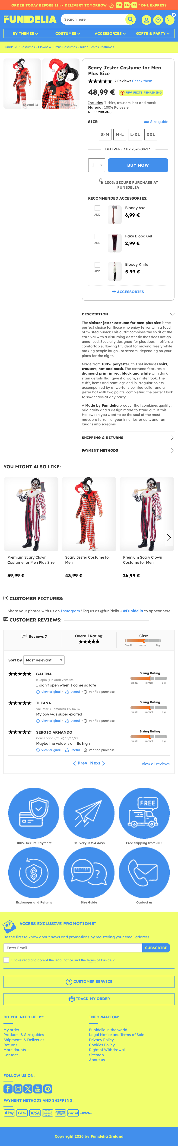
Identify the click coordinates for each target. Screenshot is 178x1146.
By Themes (23, 33)
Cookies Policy (102, 1044)
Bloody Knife (136, 264)
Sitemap (96, 1054)
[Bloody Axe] (115, 214)
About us (97, 1059)
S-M (105, 134)
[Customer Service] (158, 20)
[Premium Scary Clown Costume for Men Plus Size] (31, 514)
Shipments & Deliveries (23, 1039)
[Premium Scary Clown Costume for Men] (147, 514)
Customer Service (92, 981)
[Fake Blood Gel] (115, 243)
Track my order (92, 998)
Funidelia (10, 47)
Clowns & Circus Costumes (57, 47)
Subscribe (156, 947)
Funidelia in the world (108, 1029)
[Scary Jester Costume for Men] (89, 514)
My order (11, 1029)
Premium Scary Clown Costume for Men (142, 560)
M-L (120, 134)
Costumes (65, 33)
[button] (169, 538)
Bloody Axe (135, 207)
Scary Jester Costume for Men (87, 560)
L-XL (135, 134)
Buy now (138, 165)
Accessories (108, 33)
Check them (142, 81)
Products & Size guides (23, 1034)
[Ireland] (8, 1089)
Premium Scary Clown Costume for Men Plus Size (30, 560)
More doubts (14, 1049)
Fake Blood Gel (138, 236)
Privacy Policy (101, 1039)
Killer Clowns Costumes (97, 47)
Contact (10, 1054)
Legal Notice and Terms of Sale (116, 1034)
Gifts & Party (150, 33)
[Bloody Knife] (115, 271)
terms (91, 960)
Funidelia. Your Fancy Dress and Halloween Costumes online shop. (30, 19)
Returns (10, 1044)
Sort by (15, 660)
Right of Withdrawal (107, 1049)
